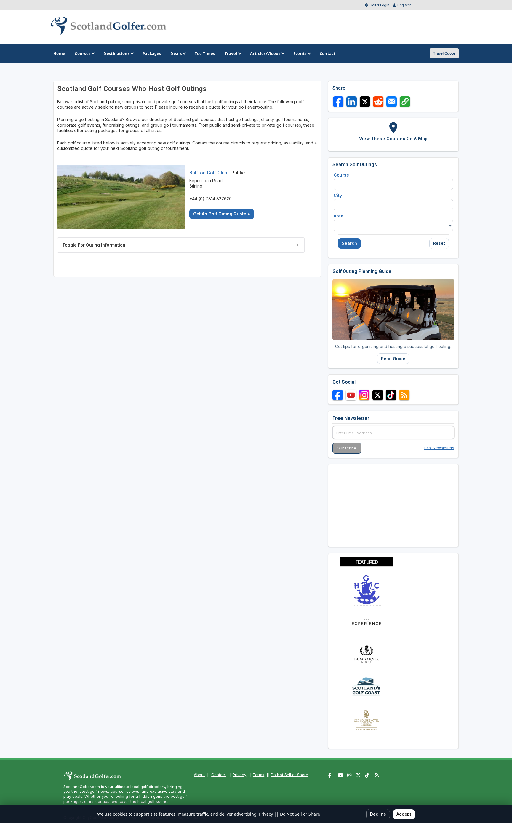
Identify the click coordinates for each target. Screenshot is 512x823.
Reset (439, 243)
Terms (258, 774)
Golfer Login (379, 5)
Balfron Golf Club (208, 173)
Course (341, 174)
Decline (378, 813)
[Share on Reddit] (378, 101)
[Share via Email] (391, 101)
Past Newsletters (439, 448)
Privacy (239, 774)
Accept (403, 813)
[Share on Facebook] (338, 101)
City (338, 195)
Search (349, 243)
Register (404, 5)
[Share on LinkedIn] (351, 101)
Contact (218, 774)
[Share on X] (365, 101)
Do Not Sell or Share (289, 774)
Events (300, 53)
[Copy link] (405, 101)
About (199, 774)
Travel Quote (444, 53)
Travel (231, 53)
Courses (82, 53)
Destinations (116, 53)
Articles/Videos (265, 53)
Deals (176, 53)
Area (338, 215)
